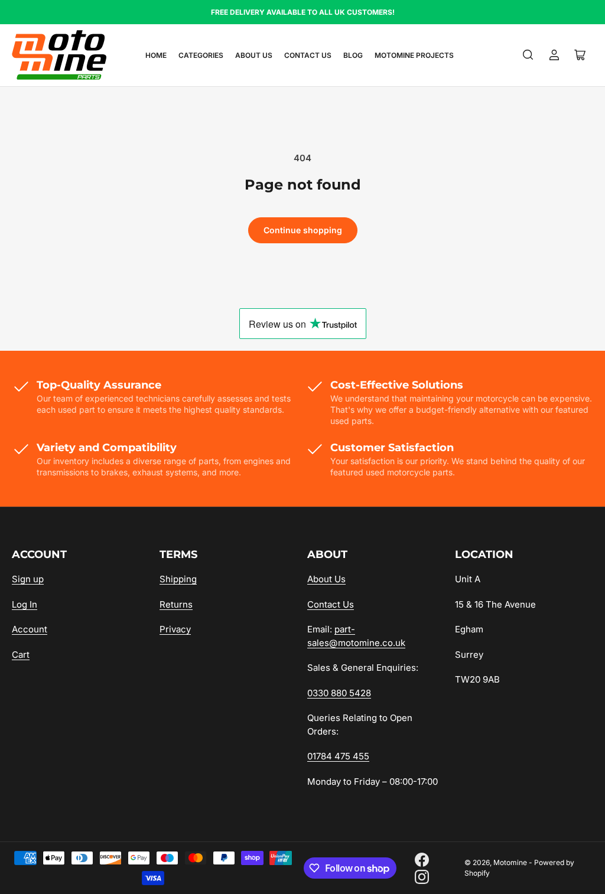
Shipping (178, 579)
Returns (176, 604)
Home (156, 55)
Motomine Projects (414, 55)
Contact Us (307, 55)
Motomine (510, 862)
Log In (24, 604)
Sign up (28, 579)
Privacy (175, 629)
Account (29, 629)
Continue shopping (303, 230)
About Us (253, 55)
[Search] (528, 55)
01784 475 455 (338, 756)
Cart (21, 654)
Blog (353, 55)
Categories (200, 55)
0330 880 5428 (339, 693)
